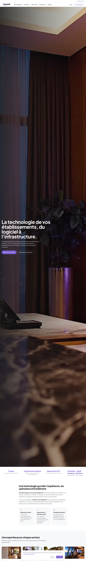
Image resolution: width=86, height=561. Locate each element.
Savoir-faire (34, 4)
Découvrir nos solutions (25, 252)
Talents (50, 4)
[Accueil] (7, 4)
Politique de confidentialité (29, 554)
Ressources (42, 4)
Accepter (59, 557)
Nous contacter (79, 4)
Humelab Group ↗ (80, 1)
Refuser (52, 557)
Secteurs (27, 4)
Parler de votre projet (9, 252)
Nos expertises (18, 4)
